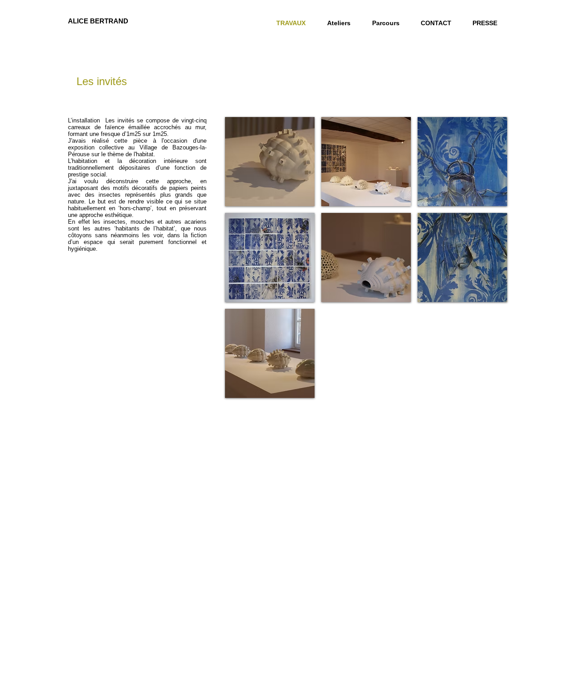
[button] (270, 161)
